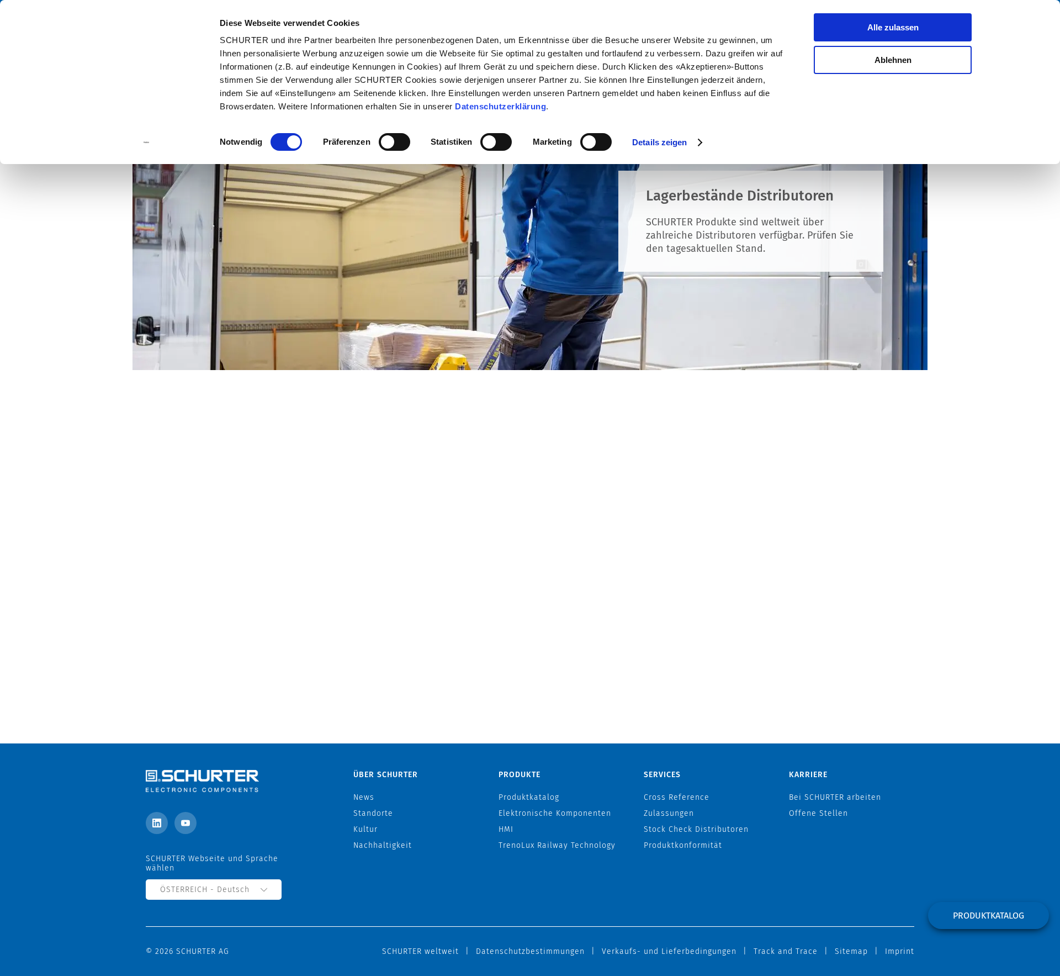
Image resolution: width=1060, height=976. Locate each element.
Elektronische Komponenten (555, 813)
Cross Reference (676, 797)
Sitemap (851, 951)
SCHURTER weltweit (420, 951)
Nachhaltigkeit (382, 845)
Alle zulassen (893, 27)
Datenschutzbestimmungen (530, 951)
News (363, 797)
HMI (506, 829)
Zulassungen (669, 813)
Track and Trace (786, 951)
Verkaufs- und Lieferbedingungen (669, 951)
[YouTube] (185, 823)
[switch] (394, 142)
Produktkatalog (988, 915)
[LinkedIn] (157, 823)
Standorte (373, 813)
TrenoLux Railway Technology (557, 845)
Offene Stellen (818, 813)
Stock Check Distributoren (696, 829)
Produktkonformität (683, 845)
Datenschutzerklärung (500, 106)
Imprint (899, 951)
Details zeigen (659, 142)
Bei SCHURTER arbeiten (835, 797)
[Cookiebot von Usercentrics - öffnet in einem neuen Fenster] (146, 142)
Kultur (365, 829)
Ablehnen (893, 60)
